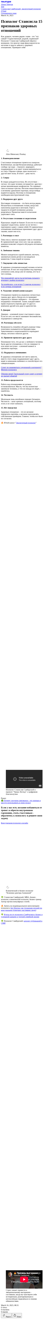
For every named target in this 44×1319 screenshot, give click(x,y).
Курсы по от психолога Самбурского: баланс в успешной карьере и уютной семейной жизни (22, 915)
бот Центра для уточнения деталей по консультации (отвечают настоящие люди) (21, 909)
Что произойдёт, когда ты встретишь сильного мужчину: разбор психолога (20, 279)
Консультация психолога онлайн (14, 823)
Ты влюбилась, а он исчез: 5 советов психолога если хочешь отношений (20, 285)
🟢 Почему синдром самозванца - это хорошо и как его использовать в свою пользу (21, 802)
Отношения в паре (8, 13)
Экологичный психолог (26, 423)
